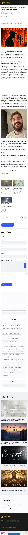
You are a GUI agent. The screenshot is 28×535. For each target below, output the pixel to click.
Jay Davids (18, 357)
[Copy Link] (6, 17)
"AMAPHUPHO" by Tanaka (15, 323)
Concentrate (12, 354)
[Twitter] (11, 521)
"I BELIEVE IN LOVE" (20, 330)
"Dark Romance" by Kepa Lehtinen (9, 330)
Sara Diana (11, 367)
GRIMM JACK (12, 357)
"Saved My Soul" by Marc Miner (8, 351)
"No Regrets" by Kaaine (7, 343)
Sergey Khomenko (18, 367)
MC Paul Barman (6, 364)
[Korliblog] (5, 2)
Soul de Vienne (11, 370)
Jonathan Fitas (13, 359)
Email (2, 246)
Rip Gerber (5, 367)
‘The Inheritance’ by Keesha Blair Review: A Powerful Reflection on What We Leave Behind (13, 489)
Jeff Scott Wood (6, 359)
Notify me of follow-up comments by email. (10, 277)
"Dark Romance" (20, 328)
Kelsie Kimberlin (6, 362)
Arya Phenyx (5, 354)
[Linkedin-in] (14, 521)
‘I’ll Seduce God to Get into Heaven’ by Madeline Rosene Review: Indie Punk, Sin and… (13, 420)
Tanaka (17, 370)
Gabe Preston (5, 357)
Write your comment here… (7, 260)
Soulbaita (4, 370)
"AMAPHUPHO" (5, 323)
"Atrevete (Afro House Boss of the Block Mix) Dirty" (12, 325)
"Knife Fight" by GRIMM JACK (15, 333)
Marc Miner (20, 362)
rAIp (20, 364)
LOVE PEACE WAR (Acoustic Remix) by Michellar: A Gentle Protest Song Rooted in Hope (6, 190)
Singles (6, 23)
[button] (14, 533)
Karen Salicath (20, 359)
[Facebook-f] (8, 521)
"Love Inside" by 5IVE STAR (8, 336)
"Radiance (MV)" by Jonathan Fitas (9, 349)
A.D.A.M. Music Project (20, 351)
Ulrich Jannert (12, 372)
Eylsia (22, 354)
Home (2, 23)
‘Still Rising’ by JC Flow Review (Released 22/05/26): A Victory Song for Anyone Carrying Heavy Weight (6, 206)
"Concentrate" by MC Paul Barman (9, 328)
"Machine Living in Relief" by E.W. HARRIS (10, 338)
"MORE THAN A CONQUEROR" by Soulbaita (10, 341)
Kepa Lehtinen (13, 362)
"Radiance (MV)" (21, 346)
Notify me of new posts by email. (8, 280)
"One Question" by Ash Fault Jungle (9, 346)
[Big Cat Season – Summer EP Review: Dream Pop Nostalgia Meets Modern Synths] (18, 183)
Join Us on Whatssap (14, 533)
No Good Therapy (14, 364)
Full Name (3, 240)
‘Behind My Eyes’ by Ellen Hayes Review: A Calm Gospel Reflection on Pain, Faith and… (13, 466)
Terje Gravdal (5, 372)
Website (3, 253)
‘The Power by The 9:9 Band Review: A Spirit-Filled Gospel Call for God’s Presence (14, 443)
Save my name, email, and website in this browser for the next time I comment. (14, 274)
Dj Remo (17, 354)
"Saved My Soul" (20, 349)
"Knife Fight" (5, 333)
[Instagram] (18, 521)
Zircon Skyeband (6, 375)
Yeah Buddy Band (20, 372)
